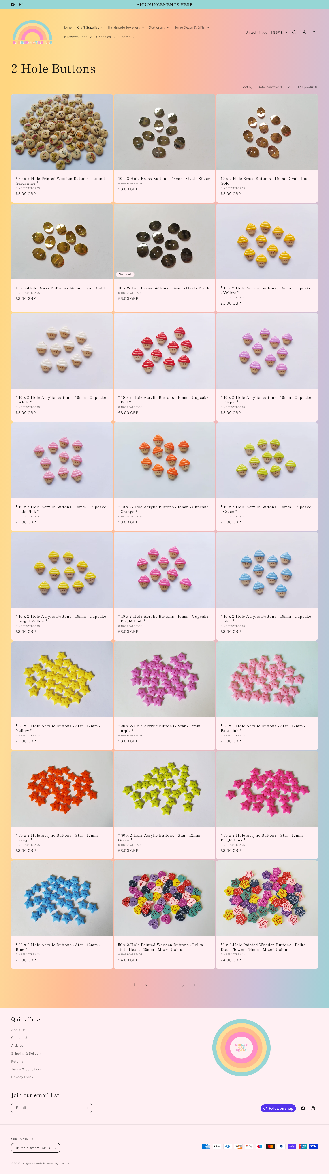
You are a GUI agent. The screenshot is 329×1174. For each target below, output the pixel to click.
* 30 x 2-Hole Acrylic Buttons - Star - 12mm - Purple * (160, 728)
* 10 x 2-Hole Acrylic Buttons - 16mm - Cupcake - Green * (266, 509)
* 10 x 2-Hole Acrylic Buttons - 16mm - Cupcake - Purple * (266, 399)
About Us (18, 1030)
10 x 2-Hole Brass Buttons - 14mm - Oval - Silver (164, 178)
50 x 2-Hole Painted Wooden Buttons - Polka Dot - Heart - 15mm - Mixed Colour (160, 947)
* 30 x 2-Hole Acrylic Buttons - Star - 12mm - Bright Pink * (263, 837)
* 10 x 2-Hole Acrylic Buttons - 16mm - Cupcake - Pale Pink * (61, 509)
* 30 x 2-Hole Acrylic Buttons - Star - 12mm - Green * (160, 837)
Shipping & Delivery (26, 1053)
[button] (90, 27)
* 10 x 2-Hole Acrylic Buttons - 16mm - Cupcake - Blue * (266, 618)
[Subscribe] (87, 1108)
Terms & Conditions (26, 1069)
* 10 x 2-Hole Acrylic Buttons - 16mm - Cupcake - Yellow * (266, 290)
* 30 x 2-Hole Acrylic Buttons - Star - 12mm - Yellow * (58, 728)
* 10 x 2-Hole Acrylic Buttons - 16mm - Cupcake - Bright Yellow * (61, 618)
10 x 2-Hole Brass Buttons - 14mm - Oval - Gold (60, 288)
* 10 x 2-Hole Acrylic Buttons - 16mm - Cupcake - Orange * (163, 509)
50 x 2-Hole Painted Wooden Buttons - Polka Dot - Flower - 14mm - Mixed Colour (263, 947)
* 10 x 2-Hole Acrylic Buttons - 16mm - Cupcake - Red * (163, 399)
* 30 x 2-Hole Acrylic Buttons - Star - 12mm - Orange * (58, 837)
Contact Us (20, 1038)
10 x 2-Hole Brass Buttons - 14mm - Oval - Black (163, 288)
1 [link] (134, 985)
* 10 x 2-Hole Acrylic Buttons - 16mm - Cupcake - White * (61, 399)
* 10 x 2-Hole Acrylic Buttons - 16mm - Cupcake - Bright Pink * (163, 618)
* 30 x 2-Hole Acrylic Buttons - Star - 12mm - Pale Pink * (263, 728)
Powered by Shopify (56, 1163)
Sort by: (247, 87)
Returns (17, 1061)
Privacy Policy (22, 1077)
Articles (17, 1045)
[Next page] (195, 985)
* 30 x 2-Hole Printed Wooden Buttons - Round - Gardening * (61, 180)
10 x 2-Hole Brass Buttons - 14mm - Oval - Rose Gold (266, 180)
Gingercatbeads (32, 1163)
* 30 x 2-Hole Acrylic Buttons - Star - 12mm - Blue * (58, 947)
